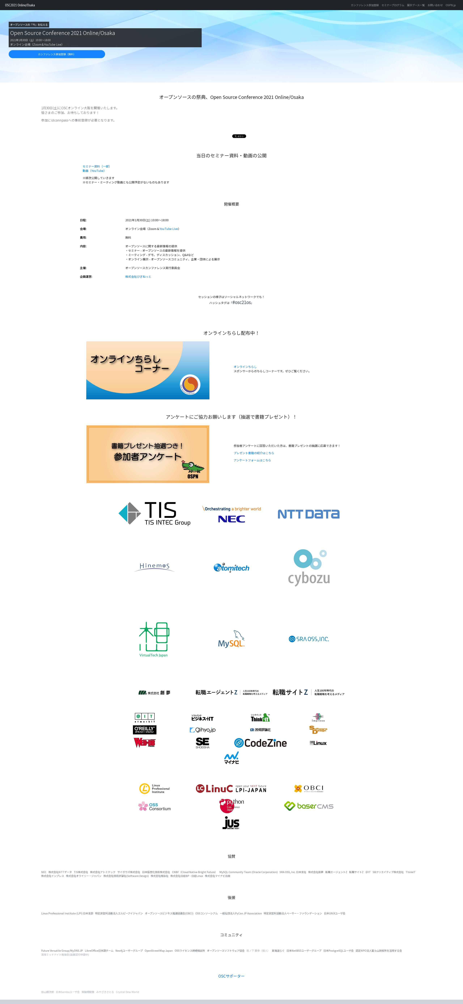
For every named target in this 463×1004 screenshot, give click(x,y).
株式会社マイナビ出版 (217, 876)
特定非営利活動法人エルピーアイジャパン (119, 913)
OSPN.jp (451, 5)
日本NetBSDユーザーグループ (303, 950)
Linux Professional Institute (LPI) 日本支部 (67, 913)
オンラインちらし (245, 366)
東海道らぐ (278, 950)
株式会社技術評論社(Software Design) (126, 876)
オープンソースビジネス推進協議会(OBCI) (169, 913)
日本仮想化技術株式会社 (156, 872)
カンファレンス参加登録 (365, 5)
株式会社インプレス (52, 876)
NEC (43, 872)
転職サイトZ (356, 872)
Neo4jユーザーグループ (129, 950)
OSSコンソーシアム (206, 913)
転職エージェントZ (336, 872)
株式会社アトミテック (102, 872)
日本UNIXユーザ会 (334, 913)
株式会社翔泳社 (159, 876)
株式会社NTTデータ (60, 872)
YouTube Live (169, 229)
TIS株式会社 (81, 872)
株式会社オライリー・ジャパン (83, 876)
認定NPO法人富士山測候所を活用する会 (379, 950)
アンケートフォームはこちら (252, 460)
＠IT (368, 872)
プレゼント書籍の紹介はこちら (254, 453)
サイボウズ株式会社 (128, 872)
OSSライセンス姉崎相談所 (190, 950)
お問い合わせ (435, 5)
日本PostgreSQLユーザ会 (338, 950)
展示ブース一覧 (416, 5)
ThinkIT (411, 872)
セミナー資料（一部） (97, 166)
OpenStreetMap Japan (159, 950)
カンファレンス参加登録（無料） (57, 54)
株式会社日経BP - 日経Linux (186, 876)
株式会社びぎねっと (138, 276)
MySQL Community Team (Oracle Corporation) (248, 872)
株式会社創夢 (315, 872)
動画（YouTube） (94, 170)
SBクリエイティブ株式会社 (388, 872)
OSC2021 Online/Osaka (20, 5)
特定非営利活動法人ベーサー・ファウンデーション (293, 913)
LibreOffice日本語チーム (99, 950)
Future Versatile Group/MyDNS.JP (62, 950)
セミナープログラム (393, 5)
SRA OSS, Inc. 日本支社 (293, 872)
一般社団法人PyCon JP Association (241, 913)
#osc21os (241, 302)
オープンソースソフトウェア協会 (226, 950)
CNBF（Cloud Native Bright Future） (194, 872)
